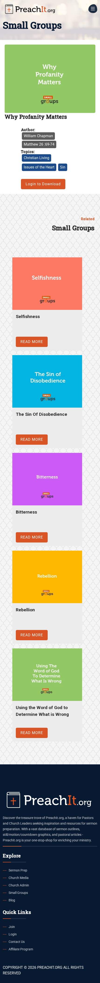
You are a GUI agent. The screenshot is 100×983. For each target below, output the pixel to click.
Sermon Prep (18, 870)
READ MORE (31, 341)
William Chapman (38, 136)
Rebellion (25, 609)
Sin (62, 167)
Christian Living (36, 158)
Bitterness (26, 512)
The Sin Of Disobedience (41, 414)
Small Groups (18, 893)
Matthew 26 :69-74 (39, 144)
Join (12, 927)
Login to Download (43, 184)
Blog (12, 900)
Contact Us (17, 942)
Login (13, 934)
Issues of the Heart (39, 167)
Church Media (19, 878)
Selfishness (28, 316)
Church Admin (19, 885)
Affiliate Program (21, 949)
